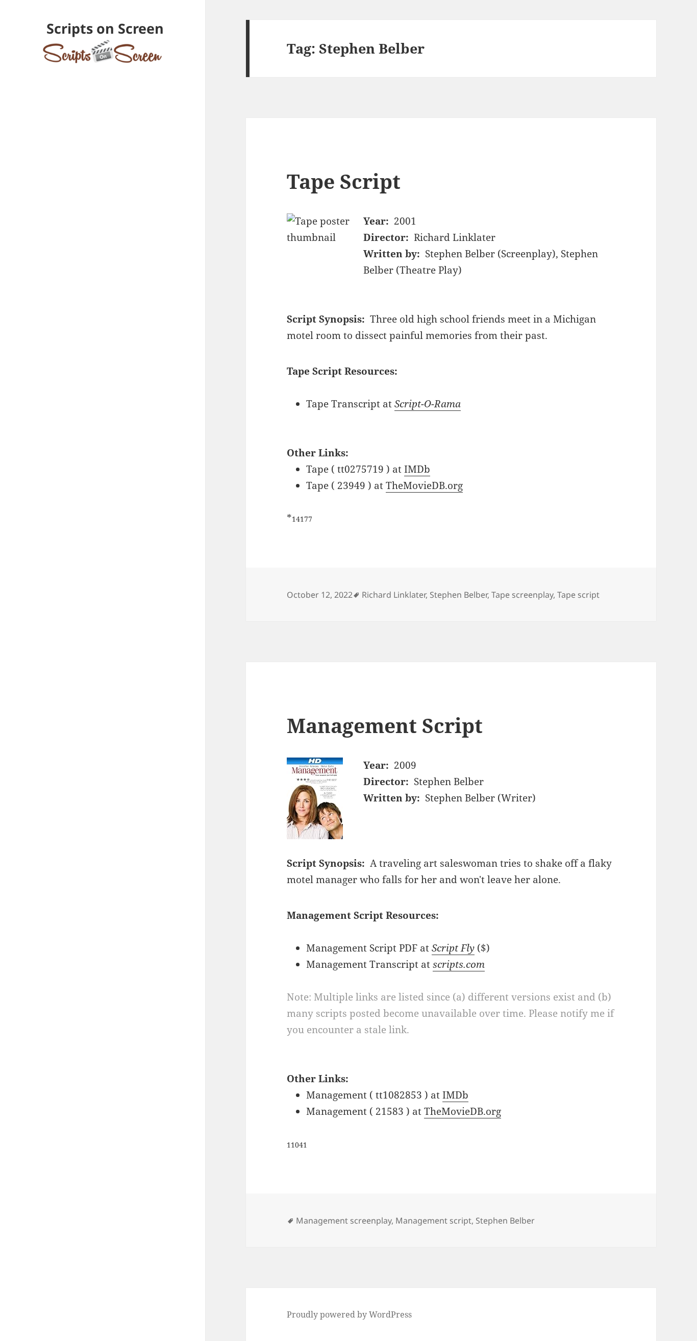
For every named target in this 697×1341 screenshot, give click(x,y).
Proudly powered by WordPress (349, 1314)
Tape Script (344, 180)
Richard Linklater (394, 594)
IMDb (417, 469)
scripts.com (459, 964)
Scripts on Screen (105, 28)
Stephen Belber (458, 594)
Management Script (385, 725)
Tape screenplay (522, 594)
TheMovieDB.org (424, 485)
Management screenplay (343, 1220)
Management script (433, 1220)
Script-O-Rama (427, 403)
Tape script (578, 594)
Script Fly (453, 948)
